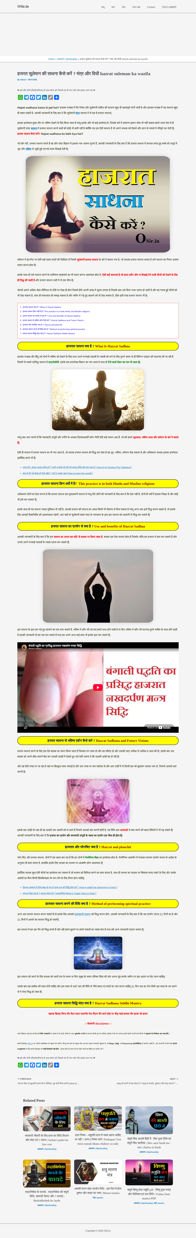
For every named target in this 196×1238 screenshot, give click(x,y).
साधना (34, 128)
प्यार (113, 7)
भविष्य (28, 148)
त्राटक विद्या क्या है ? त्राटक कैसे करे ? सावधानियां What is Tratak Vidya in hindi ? (59, 893)
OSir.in (23, 6)
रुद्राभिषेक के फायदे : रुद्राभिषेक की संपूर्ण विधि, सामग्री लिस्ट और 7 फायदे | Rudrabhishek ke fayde (47, 1196)
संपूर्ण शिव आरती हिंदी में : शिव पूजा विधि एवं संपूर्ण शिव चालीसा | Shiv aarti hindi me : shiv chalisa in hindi (149, 1143)
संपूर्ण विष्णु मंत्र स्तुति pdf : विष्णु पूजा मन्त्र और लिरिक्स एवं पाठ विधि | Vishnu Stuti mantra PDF (149, 1194)
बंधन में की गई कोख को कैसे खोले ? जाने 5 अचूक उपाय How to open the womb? (58, 473)
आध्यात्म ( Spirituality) (46, 1149)
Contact (151, 7)
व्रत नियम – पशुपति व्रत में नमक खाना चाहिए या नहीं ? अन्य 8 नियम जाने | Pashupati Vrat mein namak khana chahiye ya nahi (98, 1139)
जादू (102, 7)
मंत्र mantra (98, 1197)
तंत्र (77, 113)
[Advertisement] (98, 34)
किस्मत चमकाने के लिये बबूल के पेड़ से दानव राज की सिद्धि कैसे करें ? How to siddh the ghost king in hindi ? (70, 887)
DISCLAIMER (169, 7)
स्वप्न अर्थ (136, 7)
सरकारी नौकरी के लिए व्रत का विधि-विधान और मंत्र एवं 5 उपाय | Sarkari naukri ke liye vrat (47, 1140)
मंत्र (123, 7)
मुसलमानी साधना (82, 914)
